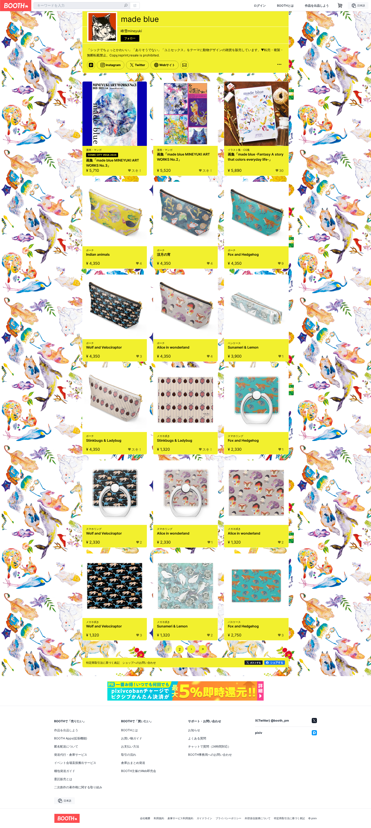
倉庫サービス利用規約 (180, 818)
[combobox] (81, 5)
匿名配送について (66, 746)
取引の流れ (128, 754)
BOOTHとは (285, 5)
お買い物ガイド (131, 738)
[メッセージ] (184, 65)
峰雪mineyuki (131, 31)
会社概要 (145, 818)
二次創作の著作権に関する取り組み (78, 787)
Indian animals (98, 254)
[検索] (125, 6)
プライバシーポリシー (228, 818)
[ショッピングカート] (340, 5)
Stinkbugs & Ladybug (103, 440)
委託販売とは (63, 779)
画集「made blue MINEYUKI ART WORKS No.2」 (183, 157)
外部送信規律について (258, 818)
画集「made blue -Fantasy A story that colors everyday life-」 (255, 157)
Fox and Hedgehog (243, 254)
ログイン (260, 5)
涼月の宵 (164, 254)
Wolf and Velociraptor (104, 347)
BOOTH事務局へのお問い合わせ (210, 754)
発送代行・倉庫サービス (70, 754)
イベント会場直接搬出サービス (75, 763)
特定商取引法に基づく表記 (289, 818)
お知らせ (194, 730)
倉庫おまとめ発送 (133, 763)
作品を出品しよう (317, 5)
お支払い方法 (130, 746)
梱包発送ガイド (64, 771)
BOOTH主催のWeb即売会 (138, 771)
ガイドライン (204, 818)
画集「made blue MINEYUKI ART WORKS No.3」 (112, 163)
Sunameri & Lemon (243, 347)
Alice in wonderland (173, 347)
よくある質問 (197, 738)
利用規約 (159, 818)
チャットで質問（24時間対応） (209, 746)
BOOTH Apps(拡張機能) (70, 738)
